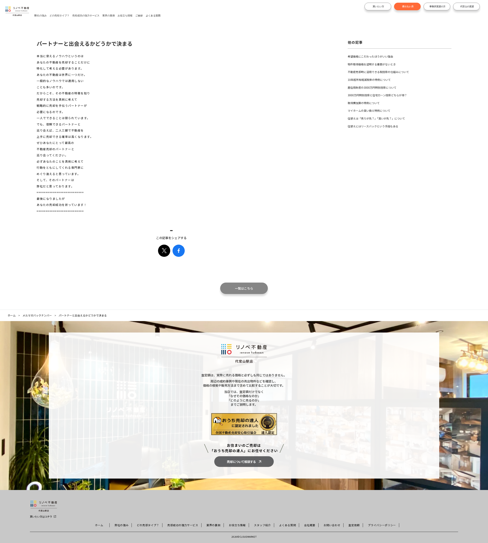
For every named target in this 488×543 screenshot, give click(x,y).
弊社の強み (40, 15)
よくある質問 (153, 15)
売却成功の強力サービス (86, 15)
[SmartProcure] (44, 508)
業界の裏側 (108, 15)
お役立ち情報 (125, 15)
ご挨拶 (139, 15)
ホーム (12, 315)
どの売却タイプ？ (59, 15)
